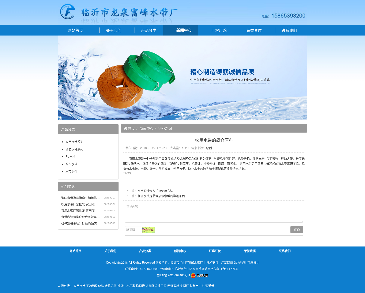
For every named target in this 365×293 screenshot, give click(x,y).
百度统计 (253, 262)
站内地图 (240, 262)
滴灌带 (209, 285)
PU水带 (70, 156)
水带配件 (71, 171)
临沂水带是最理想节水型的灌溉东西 (161, 196)
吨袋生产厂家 (126, 285)
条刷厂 (184, 285)
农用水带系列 (74, 142)
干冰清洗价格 (95, 285)
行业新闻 (165, 128)
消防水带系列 (74, 149)
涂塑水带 (71, 164)
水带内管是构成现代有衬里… (80, 217)
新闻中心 (146, 128)
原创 (209, 148)
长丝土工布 (197, 285)
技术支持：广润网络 (219, 262)
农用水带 (79, 285)
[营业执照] (199, 275)
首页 (131, 128)
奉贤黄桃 (173, 285)
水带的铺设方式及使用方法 (155, 191)
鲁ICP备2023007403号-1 (173, 275)
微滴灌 (140, 285)
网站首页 (75, 30)
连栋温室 (111, 285)
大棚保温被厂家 (156, 285)
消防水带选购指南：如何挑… (80, 198)
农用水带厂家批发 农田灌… (79, 204)
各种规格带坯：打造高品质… (80, 223)
